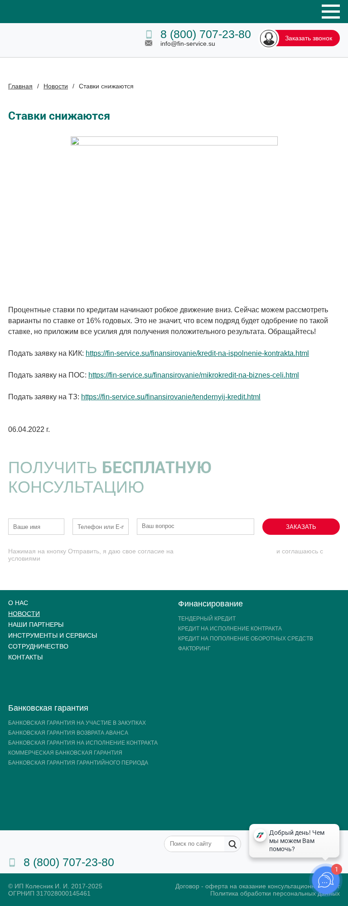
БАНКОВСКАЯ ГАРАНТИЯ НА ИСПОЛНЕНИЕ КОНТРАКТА (83, 743)
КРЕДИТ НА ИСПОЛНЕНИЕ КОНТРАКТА (230, 628)
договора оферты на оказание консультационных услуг (124, 558)
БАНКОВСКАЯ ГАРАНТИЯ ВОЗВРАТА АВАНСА (68, 733)
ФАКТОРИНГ (194, 648)
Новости (56, 86)
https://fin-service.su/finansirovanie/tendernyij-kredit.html (171, 397)
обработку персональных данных (225, 551)
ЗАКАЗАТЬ (301, 526)
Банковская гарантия (48, 707)
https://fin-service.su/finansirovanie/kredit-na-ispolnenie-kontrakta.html (197, 353)
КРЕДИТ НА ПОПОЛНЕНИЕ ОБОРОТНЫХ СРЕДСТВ (245, 638)
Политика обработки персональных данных (275, 893)
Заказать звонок (308, 38)
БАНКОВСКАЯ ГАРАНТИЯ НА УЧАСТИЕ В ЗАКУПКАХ (77, 723)
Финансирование (210, 603)
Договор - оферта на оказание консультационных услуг (257, 886)
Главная (20, 86)
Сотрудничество (38, 646)
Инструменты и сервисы (52, 635)
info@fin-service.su (187, 43)
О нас (18, 602)
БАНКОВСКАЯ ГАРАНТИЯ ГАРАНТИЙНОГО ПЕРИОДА (78, 763)
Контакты (25, 657)
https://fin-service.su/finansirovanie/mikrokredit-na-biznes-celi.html (193, 375)
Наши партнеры (35, 624)
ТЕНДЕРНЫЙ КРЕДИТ (207, 618)
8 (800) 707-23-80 (205, 34)
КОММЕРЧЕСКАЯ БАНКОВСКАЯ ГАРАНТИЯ (65, 753)
